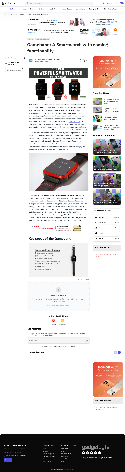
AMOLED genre (74, 121)
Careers (63, 451)
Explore (12, 9)
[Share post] (87, 60)
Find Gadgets (47, 461)
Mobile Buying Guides (49, 454)
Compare (45, 459)
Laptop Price (80, 9)
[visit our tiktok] (99, 452)
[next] (119, 352)
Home (24, 9)
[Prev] (115, 352)
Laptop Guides (94, 9)
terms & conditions (20, 456)
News (32, 9)
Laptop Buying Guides (49, 456)
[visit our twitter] (95, 452)
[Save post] (84, 60)
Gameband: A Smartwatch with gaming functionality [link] (33, 14)
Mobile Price (53, 9)
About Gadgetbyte (66, 454)
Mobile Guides (67, 9)
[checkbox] (4, 455)
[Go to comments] (80, 60)
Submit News (64, 449)
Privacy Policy (48, 335)
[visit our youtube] (83, 452)
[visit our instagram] (87, 452)
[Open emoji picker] (87, 340)
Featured (12, 14)
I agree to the (16, 456)
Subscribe (7, 460)
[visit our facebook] (91, 452)
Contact (63, 461)
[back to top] (119, 467)
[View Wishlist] (117, 3)
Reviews (42, 9)
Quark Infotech (106, 458)
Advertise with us (65, 456)
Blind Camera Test (110, 9)
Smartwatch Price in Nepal (42, 39)
